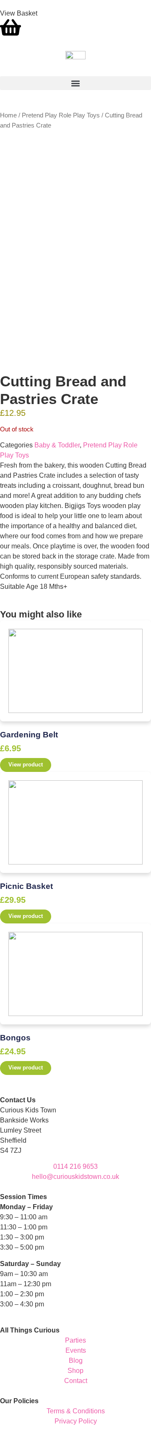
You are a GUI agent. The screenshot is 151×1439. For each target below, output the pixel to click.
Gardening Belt (29, 734)
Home (8, 115)
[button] (75, 83)
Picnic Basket (26, 886)
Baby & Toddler (57, 445)
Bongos (15, 1037)
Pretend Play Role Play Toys (61, 115)
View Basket (18, 13)
